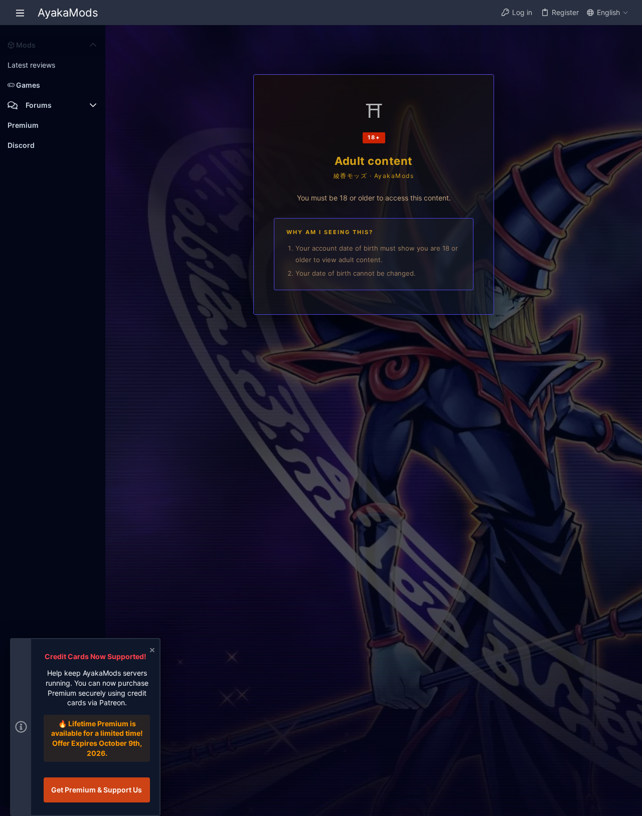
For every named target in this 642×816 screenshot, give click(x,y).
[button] (20, 13)
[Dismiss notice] (151, 651)
